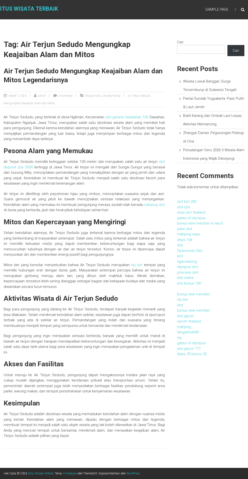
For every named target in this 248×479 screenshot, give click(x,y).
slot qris (183, 207)
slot (180, 245)
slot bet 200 (186, 201)
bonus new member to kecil (200, 223)
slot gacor (185, 316)
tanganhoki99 (188, 332)
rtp (179, 338)
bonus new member (193, 294)
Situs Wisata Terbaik (41, 473)
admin (42, 95)
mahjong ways (188, 234)
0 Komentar (65, 95)
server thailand (189, 321)
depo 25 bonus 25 (192, 354)
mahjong (184, 327)
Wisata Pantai (112, 95)
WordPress (133, 473)
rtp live (136, 265)
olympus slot (187, 267)
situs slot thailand (191, 212)
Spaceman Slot (189, 250)
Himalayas (70, 473)
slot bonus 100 (189, 283)
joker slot (184, 229)
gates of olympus (191, 218)
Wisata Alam (93, 95)
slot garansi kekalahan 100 (126, 117)
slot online (185, 278)
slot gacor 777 (189, 348)
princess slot (187, 272)
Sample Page (216, 9)
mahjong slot (154, 204)
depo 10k (184, 240)
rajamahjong (187, 261)
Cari (180, 42)
